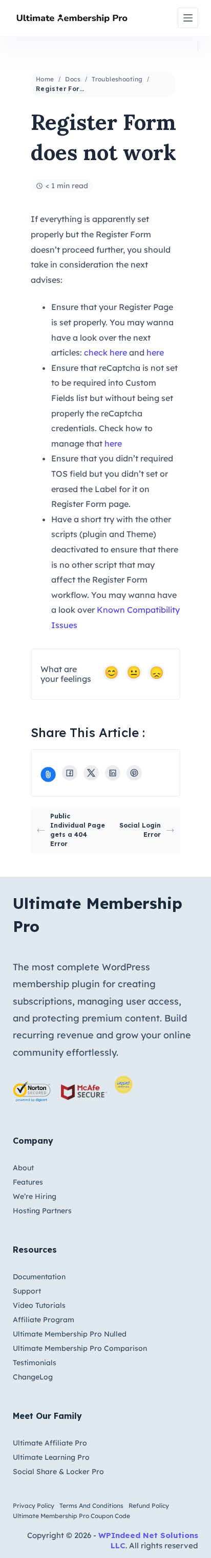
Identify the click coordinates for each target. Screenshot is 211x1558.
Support (27, 1291)
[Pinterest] (134, 773)
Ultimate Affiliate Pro (50, 1443)
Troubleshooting (117, 79)
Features (28, 1182)
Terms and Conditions (91, 1505)
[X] (91, 773)
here (155, 352)
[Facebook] (69, 773)
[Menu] (188, 18)
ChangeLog (33, 1377)
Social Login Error (140, 829)
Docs (72, 79)
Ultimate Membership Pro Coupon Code (71, 1516)
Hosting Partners (42, 1210)
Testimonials (34, 1362)
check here (105, 352)
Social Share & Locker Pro (58, 1471)
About (23, 1167)
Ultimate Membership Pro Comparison (80, 1348)
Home (45, 79)
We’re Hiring (34, 1196)
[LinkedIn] (112, 773)
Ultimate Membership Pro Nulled (69, 1334)
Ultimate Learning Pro (51, 1457)
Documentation (39, 1276)
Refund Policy (149, 1505)
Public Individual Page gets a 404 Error (77, 830)
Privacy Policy (33, 1505)
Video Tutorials (39, 1305)
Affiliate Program (43, 1319)
